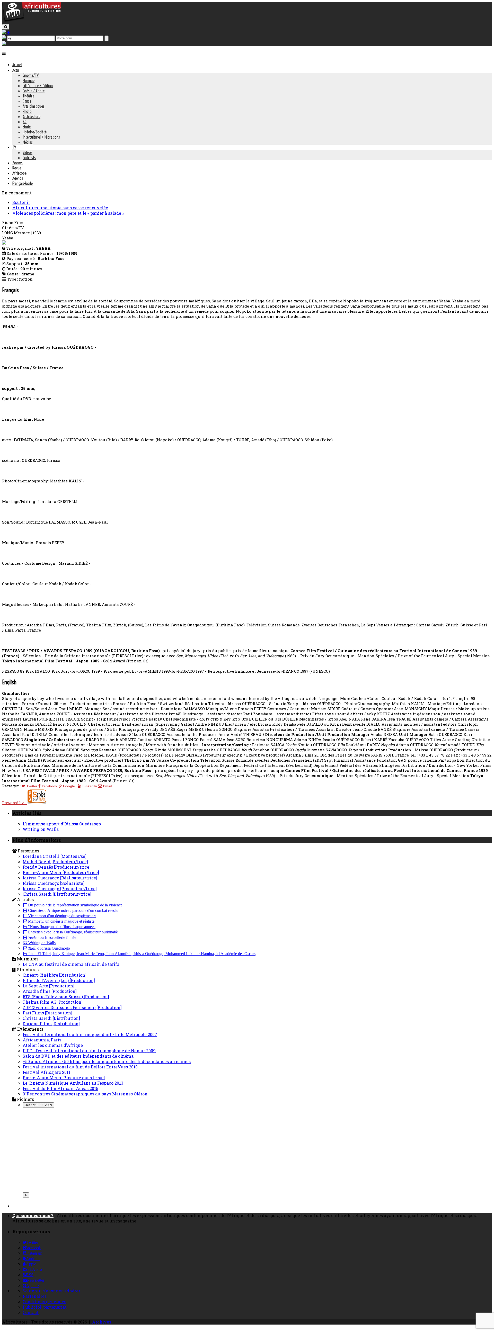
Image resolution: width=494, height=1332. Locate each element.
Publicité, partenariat (45, 1307)
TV (14, 147)
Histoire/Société (35, 131)
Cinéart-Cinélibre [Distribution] (54, 975)
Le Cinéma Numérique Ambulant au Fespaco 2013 (73, 1083)
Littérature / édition (38, 85)
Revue (16, 167)
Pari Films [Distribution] (47, 1012)
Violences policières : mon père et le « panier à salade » (68, 213)
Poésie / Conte (34, 90)
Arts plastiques (34, 106)
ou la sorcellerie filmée (52, 937)
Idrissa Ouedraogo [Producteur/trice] (60, 888)
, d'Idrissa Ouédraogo (49, 948)
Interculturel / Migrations (41, 137)
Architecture (31, 116)
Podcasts (29, 157)
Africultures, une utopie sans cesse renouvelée (60, 207)
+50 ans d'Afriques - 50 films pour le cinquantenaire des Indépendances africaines (107, 1061)
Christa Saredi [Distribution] (51, 1018)
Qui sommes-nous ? (33, 1215)
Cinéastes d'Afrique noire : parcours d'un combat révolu (72, 910)
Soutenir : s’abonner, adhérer (51, 1290)
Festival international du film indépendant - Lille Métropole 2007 (90, 1034)
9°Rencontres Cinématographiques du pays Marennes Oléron (85, 1093)
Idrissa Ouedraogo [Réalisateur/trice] (60, 877)
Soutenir (21, 202)
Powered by (14, 802)
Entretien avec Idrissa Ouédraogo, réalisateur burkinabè (72, 932)
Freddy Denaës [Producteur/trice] (57, 867)
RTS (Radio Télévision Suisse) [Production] (66, 996)
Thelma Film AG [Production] (53, 1002)
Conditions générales (44, 1301)
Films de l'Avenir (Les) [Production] (59, 980)
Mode (27, 126)
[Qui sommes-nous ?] (4, 43)
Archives (101, 1322)
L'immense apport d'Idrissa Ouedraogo (62, 823)
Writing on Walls (41, 829)
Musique (28, 80)
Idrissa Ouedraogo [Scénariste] (53, 883)
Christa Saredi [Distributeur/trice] (57, 894)
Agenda (17, 178)
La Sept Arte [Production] (48, 985)
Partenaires (35, 1296)
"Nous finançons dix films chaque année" (61, 927)
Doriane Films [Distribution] (51, 1023)
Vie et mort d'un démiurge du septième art (61, 916)
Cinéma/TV (31, 75)
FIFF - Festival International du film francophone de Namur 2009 (89, 1050)
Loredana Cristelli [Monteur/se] (54, 856)
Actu (15, 70)
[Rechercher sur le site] (5, 27)
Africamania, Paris (42, 1039)
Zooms (17, 162)
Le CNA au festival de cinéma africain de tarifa (71, 964)
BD (25, 121)
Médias (28, 142)
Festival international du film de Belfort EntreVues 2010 (80, 1066)
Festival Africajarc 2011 (46, 1072)
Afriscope (19, 173)
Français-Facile (22, 183)
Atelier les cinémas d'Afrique (53, 1045)
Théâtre (28, 95)
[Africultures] (31, 21)
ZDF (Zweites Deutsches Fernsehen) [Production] (72, 1007)
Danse (27, 101)
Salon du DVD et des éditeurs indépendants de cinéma (78, 1056)
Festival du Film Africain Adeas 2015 (60, 1088)
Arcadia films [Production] (50, 991)
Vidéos (27, 152)
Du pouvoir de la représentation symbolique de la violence (74, 905)
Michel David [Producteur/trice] (55, 861)
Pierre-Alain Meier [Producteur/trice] (61, 872)
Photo (27, 111)
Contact (31, 1312)
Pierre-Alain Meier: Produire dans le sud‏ (64, 1077)
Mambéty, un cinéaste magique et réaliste (60, 921)
